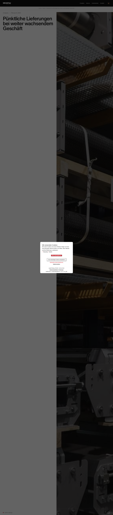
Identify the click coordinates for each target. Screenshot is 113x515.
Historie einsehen (56, 264)
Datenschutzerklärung (54, 269)
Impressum (61, 269)
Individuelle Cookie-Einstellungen (56, 262)
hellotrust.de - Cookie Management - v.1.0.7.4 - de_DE (56, 271)
